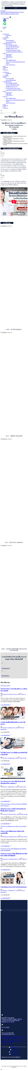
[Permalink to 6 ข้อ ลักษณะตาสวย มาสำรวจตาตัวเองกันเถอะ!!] (13, 884)
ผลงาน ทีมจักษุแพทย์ (11, 42)
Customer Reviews (7, 43)
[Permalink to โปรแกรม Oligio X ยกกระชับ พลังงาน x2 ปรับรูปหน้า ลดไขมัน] (5, 685)
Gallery (4, 39)
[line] (4, 24)
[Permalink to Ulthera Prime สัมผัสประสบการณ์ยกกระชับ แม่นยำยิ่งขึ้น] (14, 828)
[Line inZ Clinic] (14, 1049)
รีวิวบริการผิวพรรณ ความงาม (13, 50)
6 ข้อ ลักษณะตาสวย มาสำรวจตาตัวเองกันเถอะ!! (14, 887)
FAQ (4, 68)
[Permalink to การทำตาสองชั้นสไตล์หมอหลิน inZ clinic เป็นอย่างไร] (13, 719)
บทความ (5, 58)
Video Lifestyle (9, 57)
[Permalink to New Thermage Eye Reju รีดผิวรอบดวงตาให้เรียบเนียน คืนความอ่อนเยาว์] (13, 778)
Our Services (6, 34)
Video (4, 53)
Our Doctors (6, 37)
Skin (7, 36)
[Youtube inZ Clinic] (14, 1054)
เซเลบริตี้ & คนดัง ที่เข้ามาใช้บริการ (14, 51)
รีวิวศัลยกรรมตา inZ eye (11, 48)
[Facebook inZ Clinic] (14, 1047)
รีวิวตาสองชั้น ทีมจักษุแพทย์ (12, 46)
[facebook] (4, 21)
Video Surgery (9, 54)
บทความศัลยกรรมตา (11, 60)
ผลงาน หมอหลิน (10, 40)
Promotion (5, 67)
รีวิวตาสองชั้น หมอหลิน (11, 45)
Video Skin (8, 55)
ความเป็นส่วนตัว (6, 1062)
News (4, 66)
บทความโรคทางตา (10, 64)
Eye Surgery (8, 35)
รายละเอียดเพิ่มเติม (5, 704)
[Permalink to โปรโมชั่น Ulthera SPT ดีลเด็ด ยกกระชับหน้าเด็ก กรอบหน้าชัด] (13, 749)
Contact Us (5, 69)
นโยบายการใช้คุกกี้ (15, 1062)
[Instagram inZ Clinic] (14, 1052)
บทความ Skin (23, 758)
